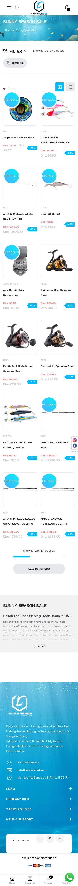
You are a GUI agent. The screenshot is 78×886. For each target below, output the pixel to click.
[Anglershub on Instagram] (50, 838)
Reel (43, 283)
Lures (44, 131)
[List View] (70, 86)
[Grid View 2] (59, 86)
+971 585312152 (28, 762)
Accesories (10, 283)
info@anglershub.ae (31, 769)
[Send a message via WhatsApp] (69, 877)
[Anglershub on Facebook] (40, 838)
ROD (5, 207)
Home (8, 30)
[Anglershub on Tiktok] (60, 838)
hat (5, 131)
